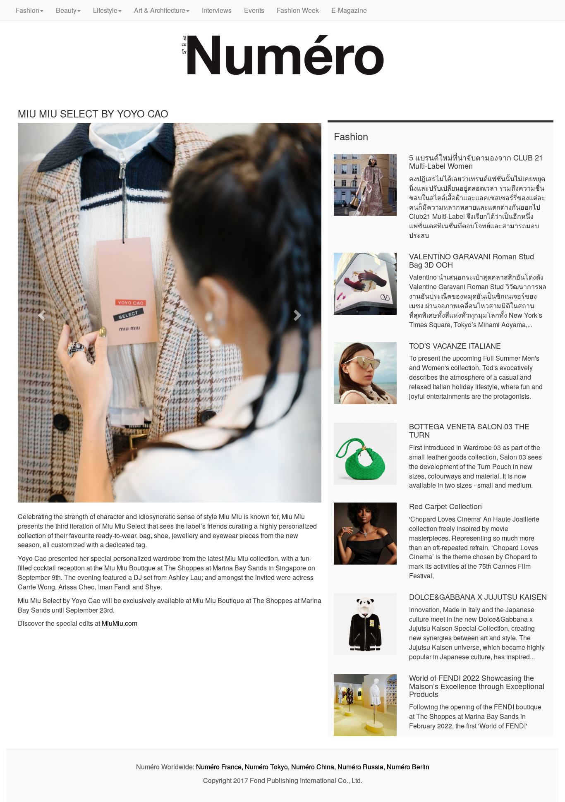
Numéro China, (313, 766)
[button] (40, 313)
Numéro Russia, (361, 766)
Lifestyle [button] (105, 10)
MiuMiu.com (119, 623)
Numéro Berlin (408, 766)
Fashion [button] (27, 10)
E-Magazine (349, 10)
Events (254, 10)
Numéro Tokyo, (267, 766)
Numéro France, (219, 766)
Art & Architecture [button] (159, 10)
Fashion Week (298, 10)
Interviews (217, 10)
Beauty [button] (66, 10)
